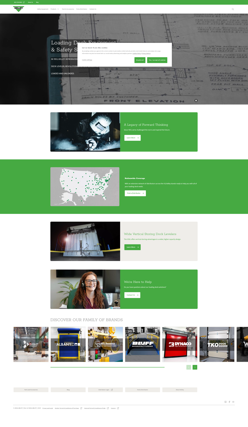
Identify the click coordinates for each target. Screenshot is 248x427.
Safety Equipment (42, 9)
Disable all (140, 60)
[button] (58, 9)
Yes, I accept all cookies (157, 60)
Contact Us (93, 9)
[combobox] (221, 9)
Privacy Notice (146, 53)
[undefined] (196, 100)
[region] (124, 55)
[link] (19, 2)
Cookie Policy (137, 53)
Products (53, 9)
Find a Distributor (81, 9)
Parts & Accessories (68, 9)
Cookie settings (87, 60)
